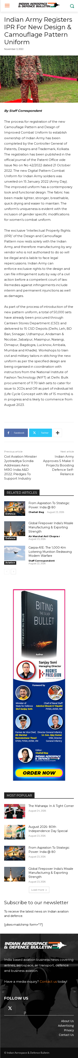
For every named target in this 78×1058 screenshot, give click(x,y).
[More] (57, 433)
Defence (10, 514)
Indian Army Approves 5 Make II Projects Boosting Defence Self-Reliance (58, 465)
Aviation (10, 562)
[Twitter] (10, 1008)
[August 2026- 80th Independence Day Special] (14, 832)
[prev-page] (6, 571)
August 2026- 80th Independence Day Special (48, 829)
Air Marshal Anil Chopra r (44, 536)
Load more (37, 889)
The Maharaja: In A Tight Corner (51, 806)
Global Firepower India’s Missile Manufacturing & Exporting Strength (50, 527)
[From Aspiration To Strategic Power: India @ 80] (14, 508)
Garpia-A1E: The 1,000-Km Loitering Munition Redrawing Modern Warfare (50, 552)
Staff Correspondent (41, 560)
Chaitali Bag (36, 512)
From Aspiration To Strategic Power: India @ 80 (48, 850)
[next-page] (13, 571)
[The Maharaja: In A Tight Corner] (14, 811)
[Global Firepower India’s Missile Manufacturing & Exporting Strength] (14, 528)
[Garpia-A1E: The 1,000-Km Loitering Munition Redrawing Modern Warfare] (14, 553)
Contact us (48, 982)
